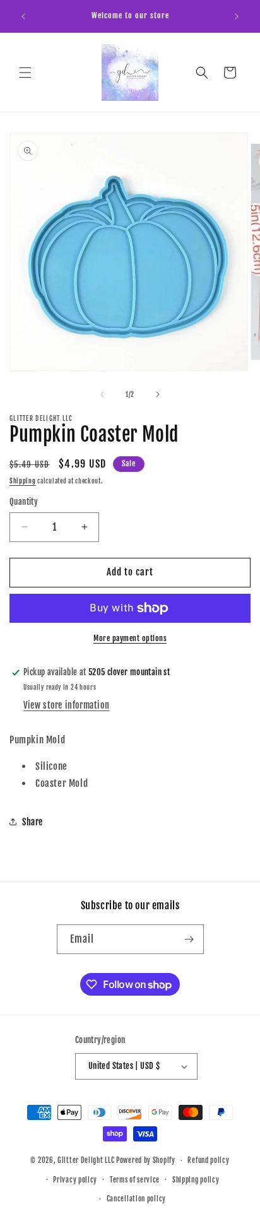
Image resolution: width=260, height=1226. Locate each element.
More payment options (130, 638)
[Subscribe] (189, 939)
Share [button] (32, 821)
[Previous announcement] (23, 16)
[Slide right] (158, 394)
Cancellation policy (136, 1198)
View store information (66, 705)
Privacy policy (75, 1180)
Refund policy (208, 1160)
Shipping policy (196, 1180)
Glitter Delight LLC (85, 1160)
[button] (25, 72)
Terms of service (135, 1180)
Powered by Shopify (145, 1160)
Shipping (22, 481)
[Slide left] (102, 394)
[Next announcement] (237, 16)
